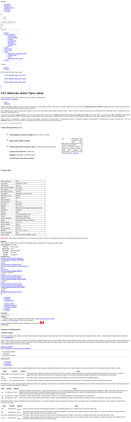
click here (75, 153)
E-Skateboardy (12, 41)
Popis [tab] (5, 102)
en (5, 18)
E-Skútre (10, 39)
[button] (3, 1)
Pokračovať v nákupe (6, 332)
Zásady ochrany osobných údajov (45, 318)
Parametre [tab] (7, 103)
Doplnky (10, 45)
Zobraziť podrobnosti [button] (7, 346)
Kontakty (7, 310)
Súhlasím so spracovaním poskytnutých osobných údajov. (29, 318)
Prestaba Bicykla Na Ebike (15, 58)
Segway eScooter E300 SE (14, 271)
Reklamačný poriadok (10, 305)
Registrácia (7, 6)
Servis (9, 57)
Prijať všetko (4, 348)
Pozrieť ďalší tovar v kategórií (9, 99)
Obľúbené (7, 9)
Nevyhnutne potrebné (9, 351)
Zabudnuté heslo (9, 7)
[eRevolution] (7, 294)
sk (5, 17)
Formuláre (7, 308)
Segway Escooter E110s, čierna (15, 287)
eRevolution (15, 320)
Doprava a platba (9, 303)
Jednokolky (11, 42)
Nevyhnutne (7, 362)
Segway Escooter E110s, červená (16, 279)
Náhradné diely (12, 44)
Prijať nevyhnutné (13, 348)
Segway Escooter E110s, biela (15, 259)
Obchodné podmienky (10, 307)
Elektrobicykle (12, 36)
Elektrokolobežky (13, 37)
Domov (6, 67)
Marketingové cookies (9, 355)
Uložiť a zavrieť (5, 358)
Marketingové (8, 365)
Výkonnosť (6, 353)
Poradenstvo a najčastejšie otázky (17, 53)
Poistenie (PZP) (12, 55)
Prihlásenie (7, 4)
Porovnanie (7, 11)
